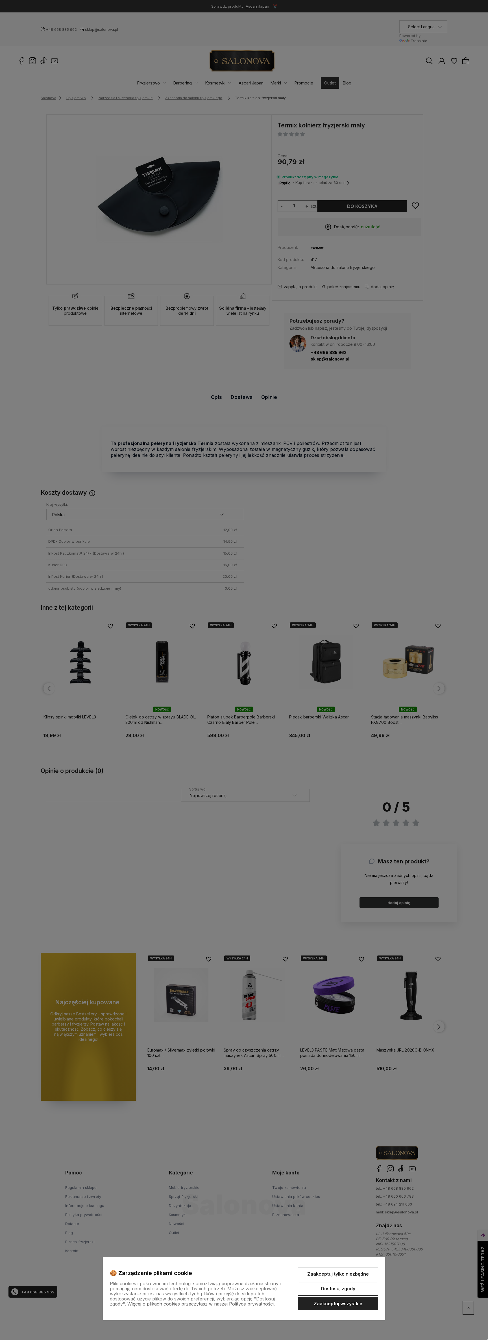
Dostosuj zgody (338, 1288)
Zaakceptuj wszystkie (338, 1303)
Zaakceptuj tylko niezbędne (338, 1274)
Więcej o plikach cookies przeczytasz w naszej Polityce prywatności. (201, 1304)
